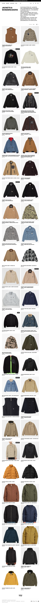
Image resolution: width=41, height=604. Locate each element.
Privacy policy (8, 601)
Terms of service (13, 601)
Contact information (5, 602)
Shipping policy (18, 601)
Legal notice (22, 601)
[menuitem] (3, 3)
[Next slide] (18, 35)
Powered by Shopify (13, 600)
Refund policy (4, 601)
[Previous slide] (3, 35)
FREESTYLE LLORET (7, 600)
